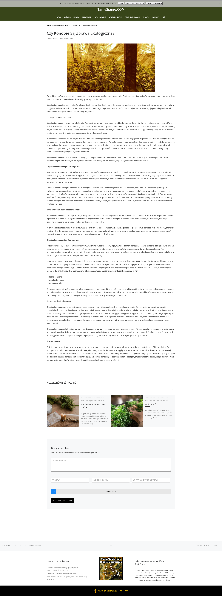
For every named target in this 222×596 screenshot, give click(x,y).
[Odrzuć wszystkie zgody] (219, 3)
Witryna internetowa (146, 480)
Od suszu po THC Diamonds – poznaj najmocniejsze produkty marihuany (67, 578)
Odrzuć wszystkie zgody (135, 3)
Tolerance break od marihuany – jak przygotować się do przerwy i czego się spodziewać (65, 569)
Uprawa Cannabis (64, 25)
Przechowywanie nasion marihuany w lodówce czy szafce (93, 404)
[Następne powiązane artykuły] (172, 389)
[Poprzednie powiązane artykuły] (167, 389)
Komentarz (59, 460)
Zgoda (121, 3)
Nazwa (56, 480)
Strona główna (52, 25)
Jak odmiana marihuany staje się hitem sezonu (62, 573)
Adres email (100, 480)
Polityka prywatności (154, 3)
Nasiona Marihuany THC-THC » (113, 591)
